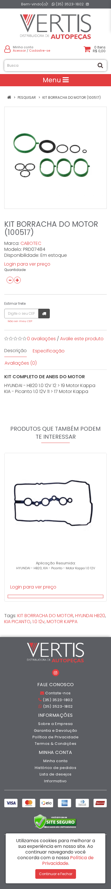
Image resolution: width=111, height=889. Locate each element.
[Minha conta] (7, 49)
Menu (53, 80)
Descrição (15, 350)
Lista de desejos (56, 774)
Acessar (19, 51)
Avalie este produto (82, 338)
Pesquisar (27, 97)
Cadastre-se (39, 51)
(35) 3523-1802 (69, 4)
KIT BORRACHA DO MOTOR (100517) (71, 97)
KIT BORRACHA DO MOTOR (45, 615)
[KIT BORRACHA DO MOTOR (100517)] (55, 158)
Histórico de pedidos (55, 767)
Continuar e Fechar (55, 873)
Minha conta (55, 761)
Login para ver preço (27, 264)
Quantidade (15, 269)
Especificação (49, 351)
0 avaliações (41, 338)
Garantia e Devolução (55, 730)
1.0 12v (38, 621)
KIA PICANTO (17, 621)
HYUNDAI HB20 (90, 615)
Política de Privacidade (55, 737)
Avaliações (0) (21, 363)
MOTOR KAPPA (62, 621)
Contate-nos (57, 693)
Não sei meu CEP (20, 321)
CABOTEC (30, 243)
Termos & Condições (56, 743)
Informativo (55, 781)
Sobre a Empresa (55, 723)
